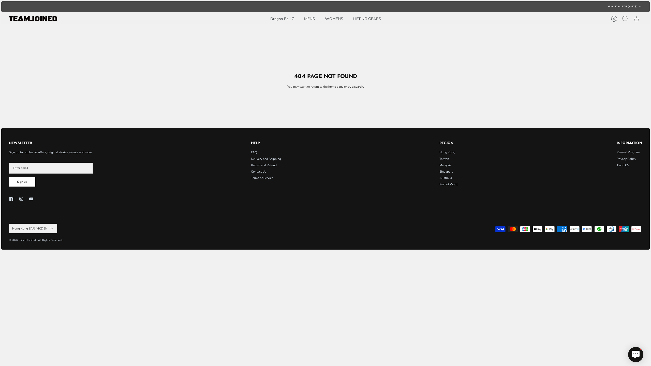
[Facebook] (11, 198)
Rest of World (448, 184)
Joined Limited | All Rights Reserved (40, 240)
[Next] (422, 6)
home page (335, 87)
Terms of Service (262, 178)
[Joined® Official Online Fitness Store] (33, 18)
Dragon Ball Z (282, 18)
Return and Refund (264, 165)
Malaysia (445, 165)
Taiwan (444, 159)
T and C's (623, 165)
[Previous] (229, 6)
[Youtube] (31, 198)
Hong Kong (447, 152)
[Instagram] (21, 198)
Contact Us (258, 172)
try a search (355, 87)
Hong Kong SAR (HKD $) (622, 6)
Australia (445, 178)
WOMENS (334, 18)
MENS (309, 18)
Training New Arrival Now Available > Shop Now (325, 6)
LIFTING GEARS (367, 18)
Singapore (446, 172)
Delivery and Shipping (266, 159)
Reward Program (628, 152)
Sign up (22, 182)
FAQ (254, 152)
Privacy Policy (626, 159)
